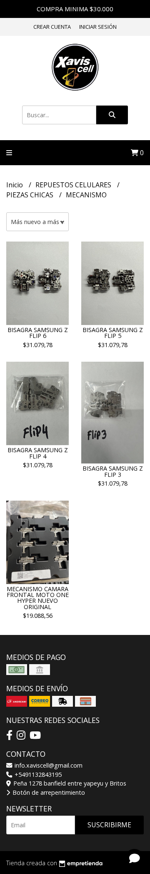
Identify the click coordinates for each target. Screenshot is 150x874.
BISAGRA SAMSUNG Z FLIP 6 (38, 333)
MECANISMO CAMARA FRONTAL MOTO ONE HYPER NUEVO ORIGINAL (38, 598)
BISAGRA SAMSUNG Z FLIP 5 (112, 333)
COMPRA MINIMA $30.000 (75, 9)
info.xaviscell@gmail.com (47, 765)
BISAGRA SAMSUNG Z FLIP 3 (112, 471)
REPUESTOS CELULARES (74, 184)
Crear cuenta (52, 26)
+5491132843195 (37, 774)
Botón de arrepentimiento (48, 792)
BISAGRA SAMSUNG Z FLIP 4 (38, 453)
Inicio (15, 184)
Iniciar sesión (98, 26)
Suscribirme (109, 824)
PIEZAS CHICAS (30, 194)
